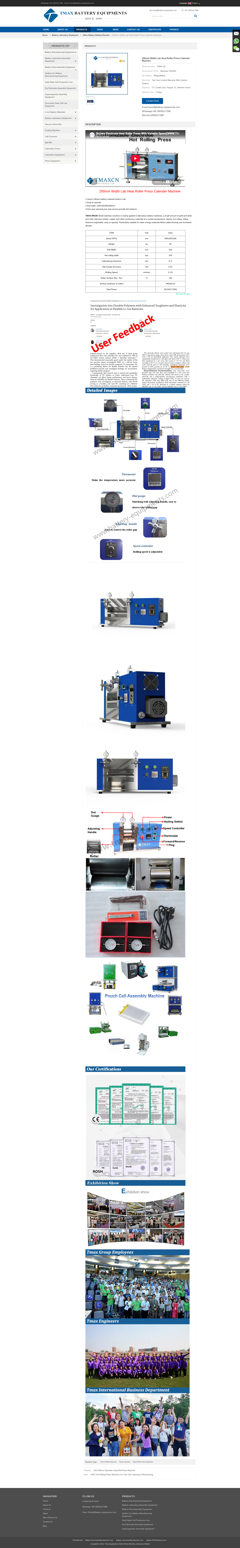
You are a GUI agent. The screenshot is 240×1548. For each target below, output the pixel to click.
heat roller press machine (143, 1462)
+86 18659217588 (56, 3)
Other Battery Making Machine (96, 35)
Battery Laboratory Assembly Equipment (57, 59)
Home (46, 29)
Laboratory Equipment (55, 155)
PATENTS (174, 29)
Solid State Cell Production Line (59, 82)
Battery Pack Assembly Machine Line (99, 1540)
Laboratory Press (52, 149)
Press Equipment (52, 161)
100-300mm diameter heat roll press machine (114, 1470)
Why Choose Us (50, 1517)
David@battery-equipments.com (81, 3)
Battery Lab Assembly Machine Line (129, 1540)
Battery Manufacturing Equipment (59, 52)
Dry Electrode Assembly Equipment (60, 88)
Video (100, 29)
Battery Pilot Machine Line (156, 1540)
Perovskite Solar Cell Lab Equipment (56, 104)
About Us (63, 29)
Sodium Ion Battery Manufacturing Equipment (56, 74)
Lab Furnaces (51, 136)
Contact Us (133, 29)
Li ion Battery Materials (55, 112)
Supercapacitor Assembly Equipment (56, 95)
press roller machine (108, 1462)
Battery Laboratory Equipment (65, 35)
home (45, 35)
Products (81, 29)
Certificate (154, 29)
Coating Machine (52, 130)
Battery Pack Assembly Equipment (60, 67)
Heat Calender (124, 1462)
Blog (45, 1526)
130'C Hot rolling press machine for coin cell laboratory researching (121, 1474)
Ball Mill (48, 142)
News (115, 29)
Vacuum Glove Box (53, 124)
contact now (152, 101)
